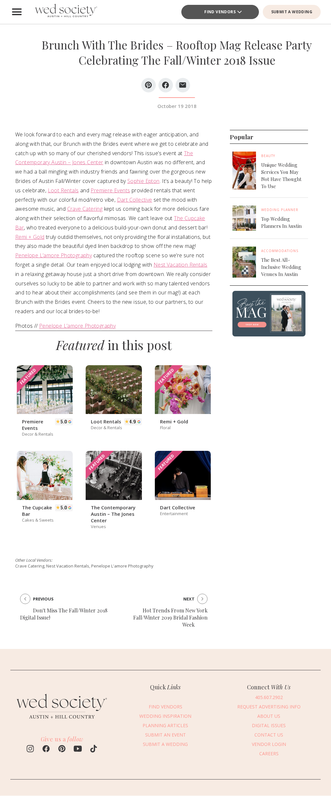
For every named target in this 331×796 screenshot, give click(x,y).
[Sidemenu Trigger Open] (16, 11)
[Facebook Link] (46, 749)
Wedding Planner (279, 209)
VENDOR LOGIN (269, 744)
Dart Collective (134, 199)
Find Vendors (220, 12)
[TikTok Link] (93, 749)
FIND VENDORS (165, 707)
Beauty (268, 156)
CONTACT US (268, 735)
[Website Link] (62, 722)
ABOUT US (268, 716)
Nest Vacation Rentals (180, 264)
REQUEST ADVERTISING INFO (269, 707)
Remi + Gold (29, 236)
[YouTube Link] (78, 749)
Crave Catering (85, 208)
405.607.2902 (269, 697)
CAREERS (269, 753)
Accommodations (280, 251)
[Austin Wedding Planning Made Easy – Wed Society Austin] (65, 12)
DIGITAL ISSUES (269, 725)
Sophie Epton (143, 181)
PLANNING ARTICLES (165, 725)
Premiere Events (110, 190)
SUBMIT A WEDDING (291, 12)
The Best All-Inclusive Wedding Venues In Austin (281, 267)
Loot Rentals (63, 190)
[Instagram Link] (30, 749)
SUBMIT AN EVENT (165, 735)
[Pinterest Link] (62, 749)
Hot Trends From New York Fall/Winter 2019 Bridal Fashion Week (170, 617)
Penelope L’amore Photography (53, 255)
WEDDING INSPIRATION (165, 716)
